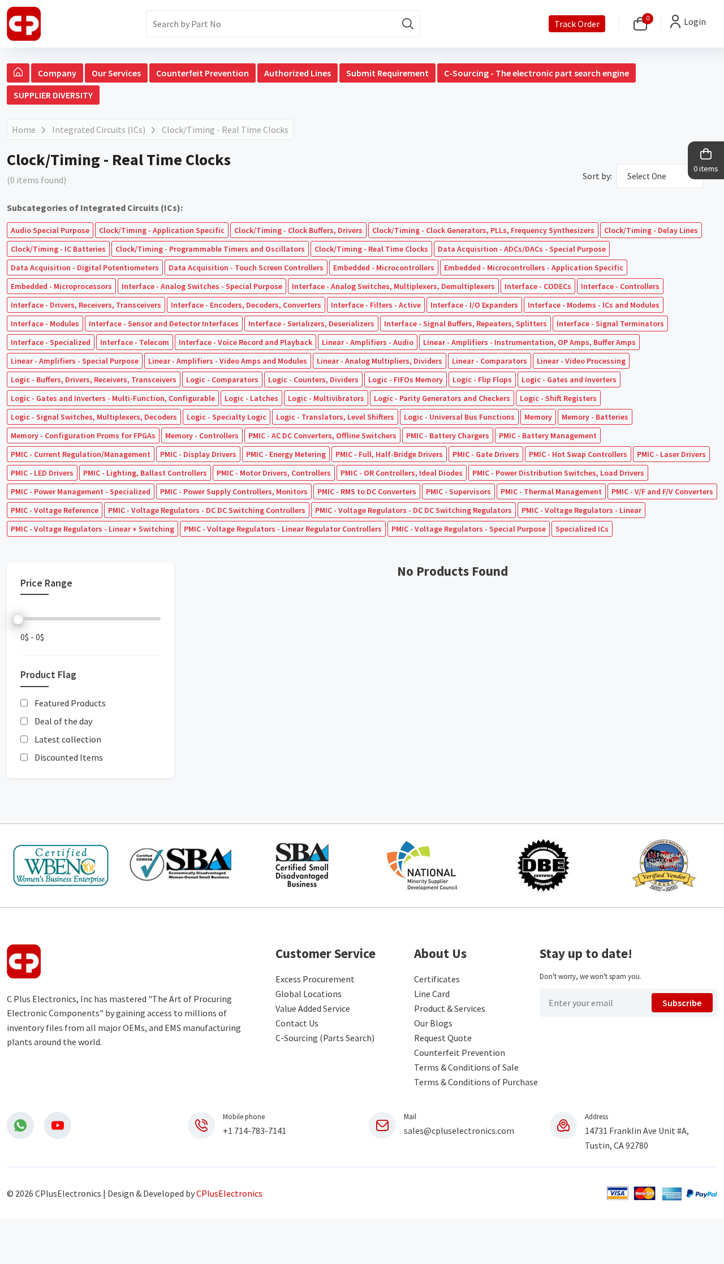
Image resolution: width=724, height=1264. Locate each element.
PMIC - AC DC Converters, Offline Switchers (322, 435)
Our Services (116, 73)
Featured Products (70, 703)
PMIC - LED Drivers (42, 473)
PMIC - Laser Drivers (671, 454)
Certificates (437, 979)
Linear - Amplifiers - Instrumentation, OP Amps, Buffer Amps (529, 342)
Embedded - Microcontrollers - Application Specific (533, 267)
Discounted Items (69, 757)
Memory (538, 417)
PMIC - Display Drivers (198, 454)
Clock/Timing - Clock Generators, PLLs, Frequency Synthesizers (483, 230)
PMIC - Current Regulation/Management (80, 454)
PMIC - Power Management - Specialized (80, 491)
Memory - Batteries (595, 417)
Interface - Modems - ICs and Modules (594, 305)
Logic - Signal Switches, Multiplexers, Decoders (94, 417)
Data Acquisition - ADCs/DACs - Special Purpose (522, 249)
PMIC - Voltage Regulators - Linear (581, 510)
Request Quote (443, 1037)
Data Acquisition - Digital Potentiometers (85, 267)
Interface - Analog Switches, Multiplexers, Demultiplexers (393, 286)
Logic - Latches (251, 398)
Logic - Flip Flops (482, 379)
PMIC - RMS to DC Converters (366, 491)
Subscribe (681, 1002)
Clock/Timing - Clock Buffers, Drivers (298, 230)
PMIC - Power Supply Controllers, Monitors (234, 491)
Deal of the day (63, 721)
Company (57, 73)
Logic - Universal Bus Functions (459, 417)
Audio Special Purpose (50, 230)
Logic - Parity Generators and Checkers (442, 398)
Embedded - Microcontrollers (383, 267)
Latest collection (68, 739)
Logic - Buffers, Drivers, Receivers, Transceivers (93, 379)
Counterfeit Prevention (202, 73)
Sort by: (597, 176)
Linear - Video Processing (581, 361)
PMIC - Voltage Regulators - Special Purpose (468, 529)
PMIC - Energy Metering (286, 454)
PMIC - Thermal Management (551, 491)
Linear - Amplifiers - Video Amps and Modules (227, 361)
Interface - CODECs (538, 286)
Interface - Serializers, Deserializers (311, 323)
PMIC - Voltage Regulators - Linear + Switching (92, 529)
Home (24, 129)
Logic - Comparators (222, 379)
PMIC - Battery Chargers (447, 435)
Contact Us (296, 1023)
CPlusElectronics (229, 1193)
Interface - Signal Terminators (610, 323)
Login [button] (695, 21)
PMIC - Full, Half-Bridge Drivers (389, 454)
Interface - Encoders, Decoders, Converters (246, 305)
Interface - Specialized (50, 342)
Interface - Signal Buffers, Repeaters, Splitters (465, 323)
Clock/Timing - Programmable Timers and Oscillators (210, 249)
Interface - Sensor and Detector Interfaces (164, 323)
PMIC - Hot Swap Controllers (578, 454)
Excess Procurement (315, 979)
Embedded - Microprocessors (61, 286)
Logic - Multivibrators (326, 398)
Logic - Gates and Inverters (569, 379)
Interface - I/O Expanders (474, 305)
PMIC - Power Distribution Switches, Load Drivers (558, 473)
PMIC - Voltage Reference (54, 510)
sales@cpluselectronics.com (459, 1130)
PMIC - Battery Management (548, 435)
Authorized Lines (297, 73)
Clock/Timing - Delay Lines (651, 230)
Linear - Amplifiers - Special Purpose (75, 361)
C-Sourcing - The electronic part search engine (536, 73)
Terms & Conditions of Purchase (476, 1082)
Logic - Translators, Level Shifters (335, 417)
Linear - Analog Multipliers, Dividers (379, 361)
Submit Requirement (387, 73)
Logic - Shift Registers (558, 398)
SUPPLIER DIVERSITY (53, 95)
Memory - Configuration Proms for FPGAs (83, 435)
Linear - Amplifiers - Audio (367, 342)
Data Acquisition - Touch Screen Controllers (246, 267)
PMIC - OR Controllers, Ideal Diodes (402, 473)
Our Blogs (433, 1023)
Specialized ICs (582, 529)
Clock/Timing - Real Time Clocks (225, 129)
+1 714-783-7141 (254, 1130)
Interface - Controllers (620, 286)
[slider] (18, 619)
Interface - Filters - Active (376, 305)
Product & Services (449, 1008)
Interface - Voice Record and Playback (245, 342)
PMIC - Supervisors (458, 491)
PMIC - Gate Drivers (486, 454)
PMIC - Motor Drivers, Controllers (274, 473)
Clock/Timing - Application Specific (162, 230)
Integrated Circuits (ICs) (98, 129)
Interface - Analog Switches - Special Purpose (202, 286)
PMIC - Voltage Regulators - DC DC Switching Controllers (206, 510)
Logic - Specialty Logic (226, 417)
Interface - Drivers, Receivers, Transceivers (86, 305)
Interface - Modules (45, 323)
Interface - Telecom (134, 342)
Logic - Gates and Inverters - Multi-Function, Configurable (113, 398)
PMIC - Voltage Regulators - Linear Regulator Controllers (283, 529)
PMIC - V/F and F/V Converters (662, 491)
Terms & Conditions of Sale (466, 1067)
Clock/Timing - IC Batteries (58, 249)
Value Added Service (312, 1008)
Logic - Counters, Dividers (313, 379)
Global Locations (308, 993)
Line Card (432, 993)
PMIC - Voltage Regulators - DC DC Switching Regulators (413, 510)
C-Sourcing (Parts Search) (324, 1037)
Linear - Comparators (489, 361)
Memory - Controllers (202, 435)
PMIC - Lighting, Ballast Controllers (145, 473)
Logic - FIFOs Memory (405, 379)
